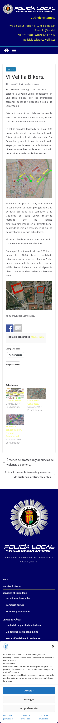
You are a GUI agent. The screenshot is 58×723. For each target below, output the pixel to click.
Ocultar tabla (37, 337)
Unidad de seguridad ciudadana (23, 625)
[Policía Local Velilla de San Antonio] (6, 50)
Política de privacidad (8, 717)
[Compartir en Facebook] (10, 328)
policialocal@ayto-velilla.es (39, 39)
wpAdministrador (31, 83)
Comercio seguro (15, 604)
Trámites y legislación (18, 611)
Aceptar (29, 690)
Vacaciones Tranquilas (18, 598)
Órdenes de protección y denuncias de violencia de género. (30, 462)
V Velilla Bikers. (14, 400)
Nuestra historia (12, 586)
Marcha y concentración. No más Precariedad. (14, 431)
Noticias (10, 69)
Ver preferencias (29, 708)
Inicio (6, 579)
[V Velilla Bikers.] (15, 393)
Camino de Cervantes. (33, 402)
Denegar (29, 699)
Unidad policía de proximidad (22, 631)
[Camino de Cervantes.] (36, 393)
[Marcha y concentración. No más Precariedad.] (15, 419)
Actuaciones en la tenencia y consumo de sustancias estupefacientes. (28, 475)
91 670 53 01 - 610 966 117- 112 (36, 35)
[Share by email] (18, 328)
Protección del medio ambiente (23, 638)
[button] (53, 646)
